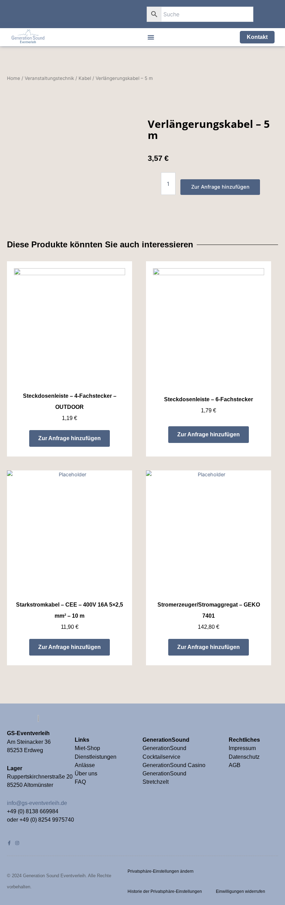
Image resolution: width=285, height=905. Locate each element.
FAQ (80, 782)
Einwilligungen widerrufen (240, 891)
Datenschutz (244, 757)
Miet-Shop (87, 748)
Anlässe (85, 765)
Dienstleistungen (95, 757)
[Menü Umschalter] (150, 37)
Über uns (86, 773)
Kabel (85, 78)
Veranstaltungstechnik (49, 78)
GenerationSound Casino (174, 765)
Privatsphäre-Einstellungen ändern (161, 871)
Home (13, 78)
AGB (235, 765)
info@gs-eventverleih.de (37, 803)
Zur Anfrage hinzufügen (220, 187)
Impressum (243, 748)
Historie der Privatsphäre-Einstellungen (165, 891)
